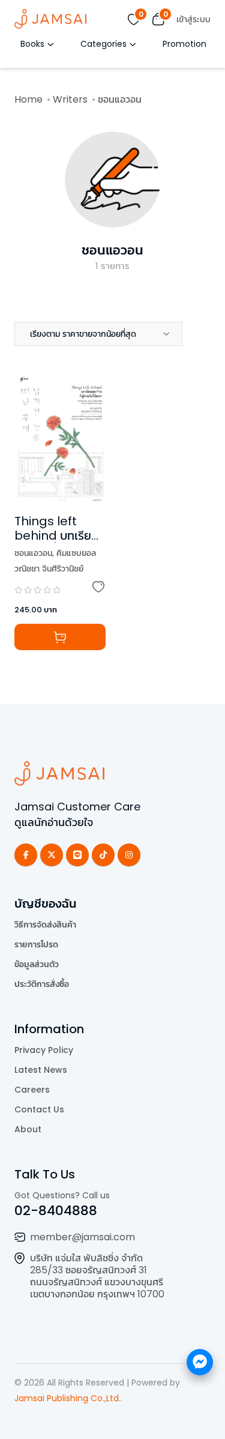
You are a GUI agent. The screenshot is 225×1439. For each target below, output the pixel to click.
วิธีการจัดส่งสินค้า (45, 925)
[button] (98, 334)
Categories (103, 44)
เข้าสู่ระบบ (193, 19)
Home (28, 99)
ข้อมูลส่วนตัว (36, 964)
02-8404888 (55, 1210)
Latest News (40, 1070)
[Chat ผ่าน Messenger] (200, 1362)
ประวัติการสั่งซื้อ (41, 984)
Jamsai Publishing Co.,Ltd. (67, 1398)
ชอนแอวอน (112, 250)
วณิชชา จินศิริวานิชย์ (48, 569)
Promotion (184, 44)
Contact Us (39, 1109)
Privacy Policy (43, 1050)
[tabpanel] (112, 526)
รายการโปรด (36, 944)
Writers (70, 99)
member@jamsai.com (82, 1237)
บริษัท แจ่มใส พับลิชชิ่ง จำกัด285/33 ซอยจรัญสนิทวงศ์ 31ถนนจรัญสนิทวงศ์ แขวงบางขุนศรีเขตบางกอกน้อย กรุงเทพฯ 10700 (97, 1276)
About (27, 1129)
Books (32, 44)
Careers (32, 1090)
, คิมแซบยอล (74, 553)
